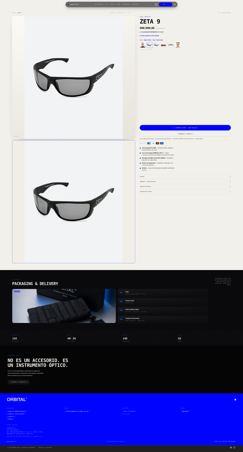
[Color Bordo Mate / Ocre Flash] (178, 45)
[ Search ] (10, 419)
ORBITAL (17, 399)
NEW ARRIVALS (99, 4)
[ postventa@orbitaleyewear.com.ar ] (77, 411)
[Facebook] (231, 447)
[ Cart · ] (165, 4)
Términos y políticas (45, 447)
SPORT (118, 4)
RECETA (112, 4)
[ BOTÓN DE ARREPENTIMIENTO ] (17, 411)
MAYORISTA (135, 4)
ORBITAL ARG (16, 447)
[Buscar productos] (156, 4)
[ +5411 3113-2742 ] (129, 411)
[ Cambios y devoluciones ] (16, 414)
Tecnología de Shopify (28, 447)
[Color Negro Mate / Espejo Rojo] (164, 45)
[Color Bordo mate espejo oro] (143, 45)
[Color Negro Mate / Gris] (157, 45)
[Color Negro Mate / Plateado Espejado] (171, 45)
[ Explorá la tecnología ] (18, 382)
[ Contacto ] (11, 416)
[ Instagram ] (185, 411)
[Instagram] (234, 447)
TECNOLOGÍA (126, 4)
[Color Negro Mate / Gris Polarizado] (150, 45)
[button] (73, 201)
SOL (107, 4)
